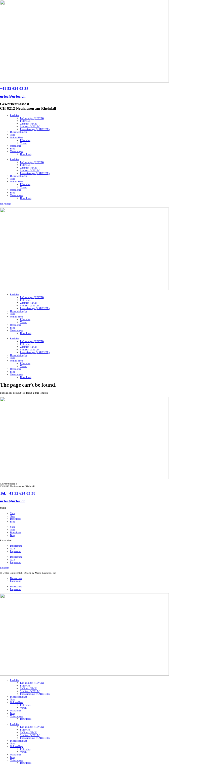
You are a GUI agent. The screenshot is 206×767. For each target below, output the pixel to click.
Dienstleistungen (18, 132)
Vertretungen (16, 151)
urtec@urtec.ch (12, 96)
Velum (23, 143)
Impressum (15, 551)
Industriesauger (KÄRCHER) (34, 129)
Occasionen (15, 145)
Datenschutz (16, 545)
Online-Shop (16, 137)
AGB (12, 548)
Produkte (14, 115)
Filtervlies (25, 120)
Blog (12, 148)
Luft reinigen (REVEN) (32, 118)
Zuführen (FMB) (28, 123)
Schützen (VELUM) (30, 126)
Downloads (25, 154)
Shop (12, 513)
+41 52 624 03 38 (14, 88)
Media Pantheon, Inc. (46, 573)
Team (12, 134)
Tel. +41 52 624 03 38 (17, 493)
